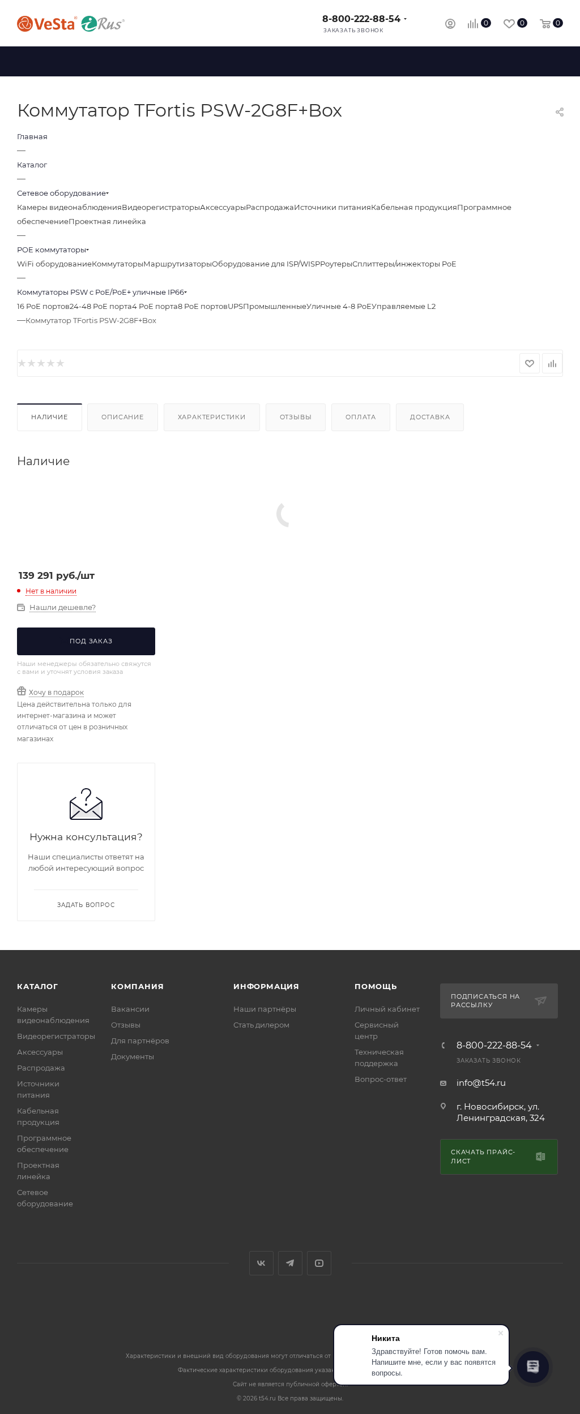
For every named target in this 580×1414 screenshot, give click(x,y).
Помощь (376, 986)
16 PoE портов (43, 306)
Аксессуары (223, 207)
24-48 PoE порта (101, 306)
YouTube (319, 1263)
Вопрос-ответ (381, 1079)
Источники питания (332, 207)
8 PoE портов (203, 306)
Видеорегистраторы (161, 207)
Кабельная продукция (414, 207)
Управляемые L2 (404, 306)
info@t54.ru (481, 1082)
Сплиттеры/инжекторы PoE (404, 263)
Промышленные (274, 306)
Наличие (49, 417)
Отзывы (296, 417)
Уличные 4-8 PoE (339, 306)
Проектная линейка (107, 221)
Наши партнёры (264, 1008)
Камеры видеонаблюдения (69, 207)
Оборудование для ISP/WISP (266, 263)
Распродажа (270, 207)
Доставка (430, 417)
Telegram (290, 1263)
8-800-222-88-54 (361, 19)
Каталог (37, 986)
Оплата (361, 417)
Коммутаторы (117, 263)
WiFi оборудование (54, 263)
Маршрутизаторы (177, 263)
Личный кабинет (387, 1008)
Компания (137, 986)
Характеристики (212, 417)
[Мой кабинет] (450, 25)
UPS (235, 306)
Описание (122, 417)
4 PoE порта (155, 306)
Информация (266, 986)
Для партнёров (140, 1040)
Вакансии (130, 1008)
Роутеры (336, 263)
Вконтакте (261, 1263)
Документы (132, 1056)
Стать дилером (261, 1024)
